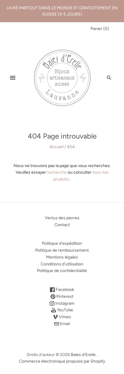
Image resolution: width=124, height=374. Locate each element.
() (100, 28)
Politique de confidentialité (62, 270)
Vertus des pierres (62, 217)
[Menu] (12, 77)
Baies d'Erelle (83, 354)
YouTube (64, 310)
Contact (62, 224)
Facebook (64, 289)
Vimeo (64, 316)
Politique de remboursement (62, 250)
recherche (57, 172)
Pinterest (64, 296)
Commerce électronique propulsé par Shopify (62, 361)
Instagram (64, 303)
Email (64, 323)
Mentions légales (62, 257)
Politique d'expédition (62, 243)
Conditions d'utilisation (62, 264)
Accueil (56, 146)
